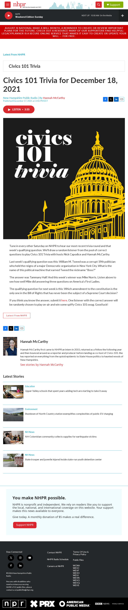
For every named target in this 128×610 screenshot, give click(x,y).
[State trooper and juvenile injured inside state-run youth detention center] (13, 460)
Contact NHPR (54, 552)
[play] (8, 15)
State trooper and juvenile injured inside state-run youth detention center (63, 459)
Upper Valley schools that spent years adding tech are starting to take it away (66, 390)
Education (30, 386)
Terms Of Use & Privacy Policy (81, 553)
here (64, 300)
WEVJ (76, 575)
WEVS (76, 585)
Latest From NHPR (14, 54)
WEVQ (76, 583)
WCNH (76, 565)
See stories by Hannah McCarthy (41, 364)
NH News (29, 431)
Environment (31, 409)
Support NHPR (24, 525)
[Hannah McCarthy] (10, 346)
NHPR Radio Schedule (58, 559)
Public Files (78, 560)
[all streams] (123, 15)
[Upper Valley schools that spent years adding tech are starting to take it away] (13, 391)
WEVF (76, 570)
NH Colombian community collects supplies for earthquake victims (61, 436)
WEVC (76, 568)
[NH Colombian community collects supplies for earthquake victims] (13, 437)
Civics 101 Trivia (24, 66)
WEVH (76, 573)
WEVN (76, 578)
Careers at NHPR (55, 566)
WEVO (76, 580)
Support (115, 4)
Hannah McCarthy (54, 98)
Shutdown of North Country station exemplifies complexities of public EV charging (69, 413)
